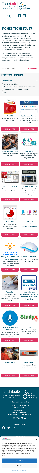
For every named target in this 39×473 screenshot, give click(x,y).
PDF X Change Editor (10, 186)
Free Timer (10, 221)
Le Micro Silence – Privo (10, 151)
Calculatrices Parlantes (29, 186)
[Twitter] (8, 427)
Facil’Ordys (29, 151)
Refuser (19, 466)
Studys (29, 327)
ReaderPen (10, 292)
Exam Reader (29, 362)
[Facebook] (3, 427)
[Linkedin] (14, 427)
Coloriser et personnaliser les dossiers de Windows (29, 223)
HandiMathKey (10, 362)
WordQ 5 (10, 116)
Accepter (19, 461)
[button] (36, 439)
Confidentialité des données (18, 470)
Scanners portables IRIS (29, 257)
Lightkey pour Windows (29, 116)
